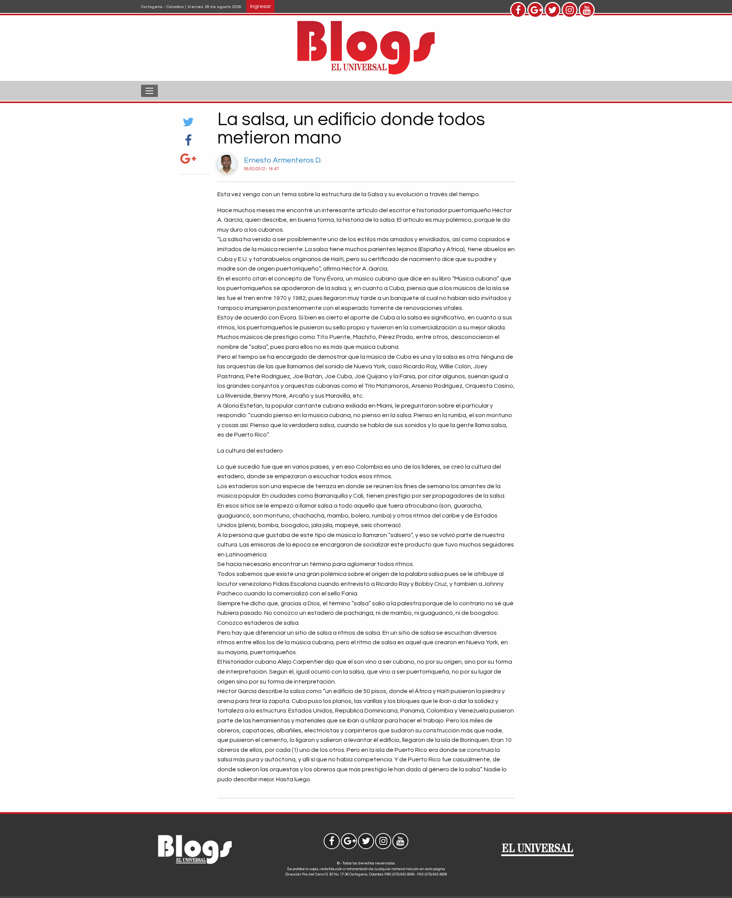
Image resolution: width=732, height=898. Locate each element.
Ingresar (260, 6)
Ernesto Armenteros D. (283, 160)
